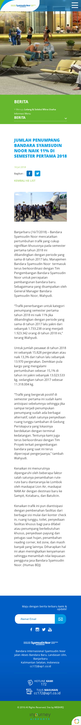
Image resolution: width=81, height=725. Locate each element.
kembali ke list (24, 180)
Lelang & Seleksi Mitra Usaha (35, 109)
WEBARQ (59, 707)
